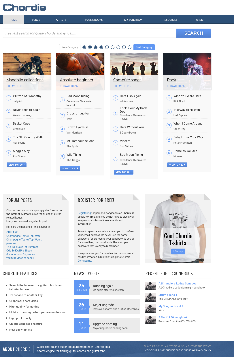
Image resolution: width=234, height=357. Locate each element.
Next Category (144, 47)
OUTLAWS (12, 232)
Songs (36, 19)
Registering (84, 213)
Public (94, 19)
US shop (178, 251)
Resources (170, 19)
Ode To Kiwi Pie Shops (19, 250)
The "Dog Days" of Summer (22, 246)
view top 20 (16, 165)
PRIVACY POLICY (202, 350)
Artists (61, 19)
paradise (11, 243)
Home (13, 19)
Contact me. (85, 260)
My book (133, 19)
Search (193, 33)
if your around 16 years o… (21, 254)
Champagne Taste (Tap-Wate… (24, 235)
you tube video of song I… (20, 257)
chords (188, 350)
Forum (199, 19)
